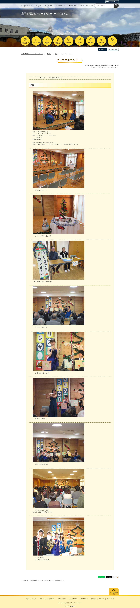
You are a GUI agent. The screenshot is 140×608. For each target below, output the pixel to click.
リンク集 (101, 598)
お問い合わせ (49, 5)
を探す (47, 43)
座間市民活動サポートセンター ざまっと (32, 54)
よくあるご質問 (73, 598)
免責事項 (93, 598)
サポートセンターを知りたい (47, 598)
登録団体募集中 (62, 598)
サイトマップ (110, 598)
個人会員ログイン (61, 5)
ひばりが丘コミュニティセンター (107, 67)
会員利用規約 (84, 598)
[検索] (116, 5)
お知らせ (25, 43)
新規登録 (39, 5)
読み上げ (103, 49)
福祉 (56, 54)
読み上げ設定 (114, 49)
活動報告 (49, 54)
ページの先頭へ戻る (114, 593)
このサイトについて (28, 5)
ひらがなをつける (112, 1)
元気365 (73, 606)
